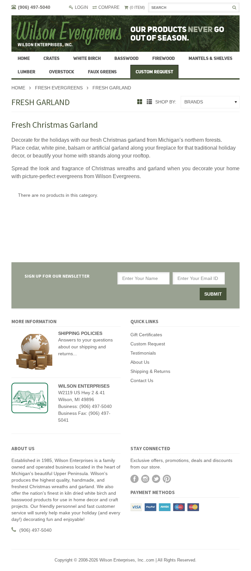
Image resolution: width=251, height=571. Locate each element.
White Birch (87, 58)
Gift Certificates (146, 334)
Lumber (26, 72)
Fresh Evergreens (59, 87)
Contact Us (141, 380)
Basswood (126, 58)
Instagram (145, 479)
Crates (51, 58)
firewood (163, 58)
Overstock (61, 72)
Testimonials (143, 353)
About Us (139, 362)
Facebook (134, 479)
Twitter (156, 479)
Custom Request (147, 343)
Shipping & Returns (150, 371)
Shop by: (165, 101)
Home (18, 87)
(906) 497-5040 (34, 7)
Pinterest (167, 479)
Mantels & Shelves (210, 58)
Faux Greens (102, 72)
